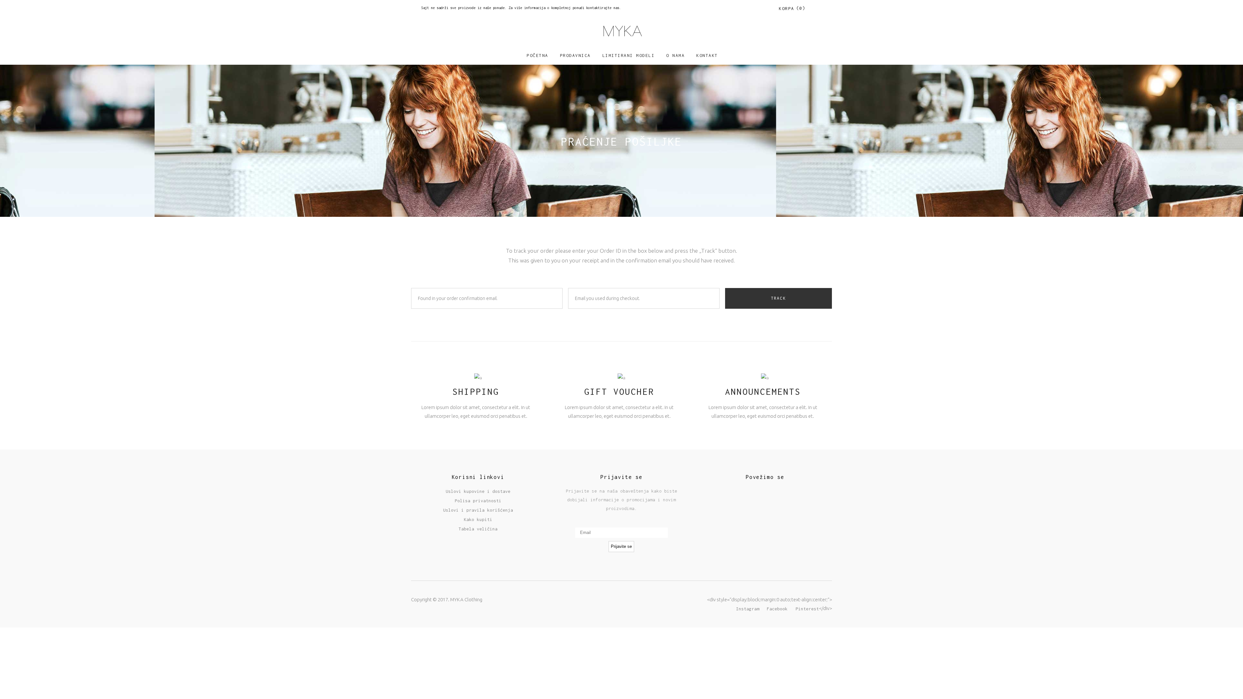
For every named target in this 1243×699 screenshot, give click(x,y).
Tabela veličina (478, 528)
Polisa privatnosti (478, 500)
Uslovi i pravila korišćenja (478, 510)
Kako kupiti (478, 519)
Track (778, 298)
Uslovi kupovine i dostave (478, 491)
